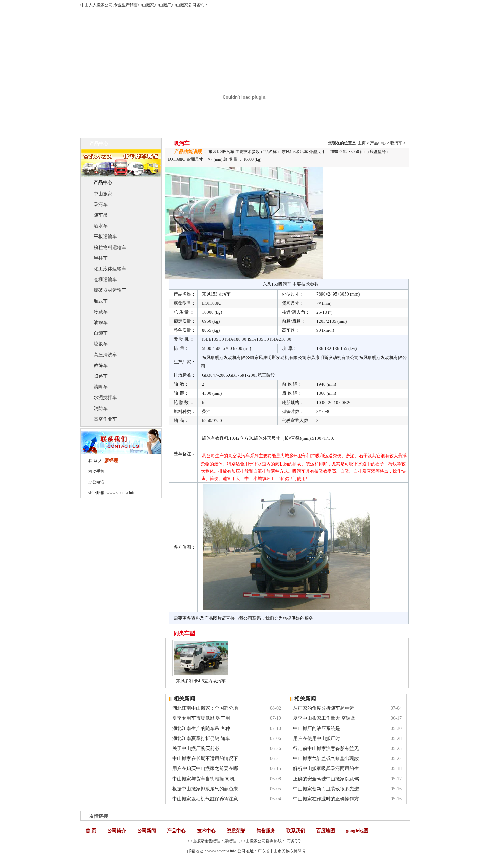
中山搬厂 (163, 5)
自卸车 (101, 333)
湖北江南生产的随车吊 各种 (201, 728)
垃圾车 (101, 343)
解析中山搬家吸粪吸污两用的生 (326, 768)
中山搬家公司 (184, 5)
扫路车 (101, 376)
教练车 (101, 365)
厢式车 (101, 301)
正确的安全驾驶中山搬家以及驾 (326, 778)
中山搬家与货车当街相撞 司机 (203, 778)
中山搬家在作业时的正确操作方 (326, 798)
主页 (362, 143)
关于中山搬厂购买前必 (195, 748)
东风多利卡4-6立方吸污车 (201, 680)
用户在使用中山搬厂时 (316, 738)
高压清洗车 (105, 354)
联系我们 (295, 830)
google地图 (357, 830)
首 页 (91, 830)
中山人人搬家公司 (96, 5)
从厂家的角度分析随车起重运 (323, 708)
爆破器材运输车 (110, 290)
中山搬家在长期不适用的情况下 (205, 758)
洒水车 (101, 225)
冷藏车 (101, 311)
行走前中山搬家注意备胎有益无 (326, 748)
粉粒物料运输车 (110, 247)
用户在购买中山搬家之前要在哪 (205, 768)
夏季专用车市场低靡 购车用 (201, 718)
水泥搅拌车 (105, 397)
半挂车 (101, 258)
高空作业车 (105, 419)
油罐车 (101, 322)
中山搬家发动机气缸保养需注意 (205, 798)
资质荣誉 (236, 830)
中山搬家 (146, 5)
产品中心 (378, 143)
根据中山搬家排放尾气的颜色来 (205, 788)
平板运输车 (105, 236)
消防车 (101, 408)
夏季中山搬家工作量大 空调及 (324, 718)
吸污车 (101, 204)
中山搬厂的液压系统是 (316, 728)
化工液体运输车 (110, 268)
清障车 (101, 386)
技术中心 (206, 830)
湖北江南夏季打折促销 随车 (201, 738)
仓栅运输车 (105, 279)
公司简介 (116, 830)
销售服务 (266, 830)
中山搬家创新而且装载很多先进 (326, 788)
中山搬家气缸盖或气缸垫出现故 (326, 758)
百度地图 (325, 830)
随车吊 (101, 215)
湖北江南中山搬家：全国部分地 (205, 708)
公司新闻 (146, 830)
